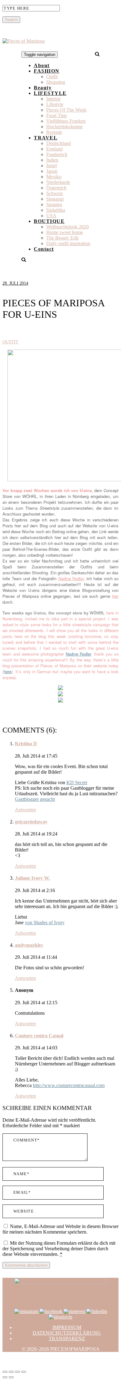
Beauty (43, 87)
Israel (51, 165)
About (42, 65)
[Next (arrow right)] (11, 1377)
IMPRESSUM (66, 1327)
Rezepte (54, 132)
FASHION (47, 71)
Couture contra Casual (39, 1035)
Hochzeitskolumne (64, 126)
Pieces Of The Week (66, 110)
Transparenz (67, 1338)
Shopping (55, 82)
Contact (44, 249)
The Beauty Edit (62, 237)
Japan (51, 171)
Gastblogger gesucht (35, 799)
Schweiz (54, 193)
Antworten (25, 809)
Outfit (52, 76)
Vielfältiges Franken (66, 121)
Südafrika (55, 210)
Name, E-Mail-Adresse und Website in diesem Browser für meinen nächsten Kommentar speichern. (60, 1229)
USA (51, 215)
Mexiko (53, 176)
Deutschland (58, 143)
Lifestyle (54, 104)
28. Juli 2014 (15, 283)
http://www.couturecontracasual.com (69, 1085)
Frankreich (56, 154)
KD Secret (76, 782)
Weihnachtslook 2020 (67, 226)
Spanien (54, 204)
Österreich (56, 187)
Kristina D (26, 743)
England (54, 148)
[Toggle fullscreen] (17, 1372)
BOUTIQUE (49, 221)
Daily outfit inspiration (68, 243)
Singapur (55, 199)
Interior (53, 98)
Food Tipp (56, 115)
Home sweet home (64, 232)
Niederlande (58, 182)
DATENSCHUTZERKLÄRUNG (67, 1333)
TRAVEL (45, 137)
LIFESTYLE (50, 93)
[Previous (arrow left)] (4, 1377)
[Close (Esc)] (4, 1372)
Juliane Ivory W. (32, 878)
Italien (52, 160)
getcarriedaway (31, 821)
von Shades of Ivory (45, 922)
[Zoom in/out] (23, 1372)
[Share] (11, 1372)
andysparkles (29, 945)
